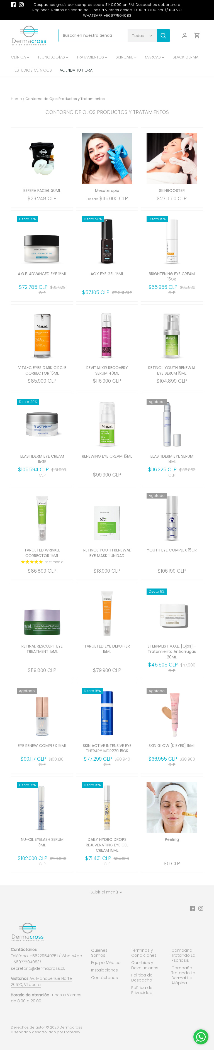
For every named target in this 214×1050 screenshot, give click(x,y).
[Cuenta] (185, 35)
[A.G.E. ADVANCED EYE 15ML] (42, 241)
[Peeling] (172, 807)
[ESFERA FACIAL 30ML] (42, 158)
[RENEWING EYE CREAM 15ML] (107, 424)
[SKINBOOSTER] (172, 158)
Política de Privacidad (141, 990)
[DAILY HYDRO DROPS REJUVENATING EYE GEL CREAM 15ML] (107, 807)
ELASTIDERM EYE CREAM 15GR (42, 459)
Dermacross (71, 1027)
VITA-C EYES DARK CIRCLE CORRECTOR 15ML (42, 370)
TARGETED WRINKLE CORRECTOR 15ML (42, 552)
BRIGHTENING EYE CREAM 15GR (172, 276)
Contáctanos (104, 977)
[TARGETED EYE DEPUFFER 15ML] (107, 614)
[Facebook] (13, 5)
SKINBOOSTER (172, 190)
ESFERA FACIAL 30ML (42, 190)
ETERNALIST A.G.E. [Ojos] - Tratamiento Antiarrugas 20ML (172, 651)
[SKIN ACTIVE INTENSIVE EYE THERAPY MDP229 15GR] (107, 713)
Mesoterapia (107, 190)
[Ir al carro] (197, 35)
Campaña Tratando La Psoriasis (183, 955)
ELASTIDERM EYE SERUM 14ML (171, 459)
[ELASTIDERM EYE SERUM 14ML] (172, 424)
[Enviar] (163, 35)
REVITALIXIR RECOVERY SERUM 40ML (107, 370)
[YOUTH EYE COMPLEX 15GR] (172, 518)
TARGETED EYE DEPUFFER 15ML (107, 649)
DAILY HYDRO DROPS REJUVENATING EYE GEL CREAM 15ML (107, 845)
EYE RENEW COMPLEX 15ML (42, 745)
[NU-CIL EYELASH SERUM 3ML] (42, 807)
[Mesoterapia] (107, 158)
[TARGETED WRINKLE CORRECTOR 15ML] (42, 518)
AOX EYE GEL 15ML (107, 274)
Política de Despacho (141, 977)
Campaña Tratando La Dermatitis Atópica (183, 975)
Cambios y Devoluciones (144, 965)
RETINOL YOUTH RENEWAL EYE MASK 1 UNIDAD (107, 552)
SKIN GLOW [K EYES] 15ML (172, 745)
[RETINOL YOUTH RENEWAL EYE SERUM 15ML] (172, 335)
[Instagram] (21, 5)
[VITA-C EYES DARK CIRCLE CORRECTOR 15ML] (42, 335)
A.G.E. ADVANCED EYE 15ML (42, 274)
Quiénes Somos (99, 953)
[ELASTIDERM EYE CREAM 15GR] (42, 424)
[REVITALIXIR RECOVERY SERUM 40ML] (107, 335)
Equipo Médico (106, 962)
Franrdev (72, 1032)
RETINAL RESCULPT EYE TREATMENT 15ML (42, 649)
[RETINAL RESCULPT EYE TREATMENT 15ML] (42, 614)
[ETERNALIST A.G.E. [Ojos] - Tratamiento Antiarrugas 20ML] (172, 614)
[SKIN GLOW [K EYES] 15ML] (172, 713)
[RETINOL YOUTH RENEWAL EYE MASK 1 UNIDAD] (107, 518)
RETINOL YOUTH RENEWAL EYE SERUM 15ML (172, 370)
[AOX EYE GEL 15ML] (107, 241)
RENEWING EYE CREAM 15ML (107, 456)
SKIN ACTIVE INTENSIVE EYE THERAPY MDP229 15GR (107, 748)
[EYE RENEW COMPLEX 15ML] (42, 713)
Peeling (172, 839)
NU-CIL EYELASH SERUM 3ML (42, 842)
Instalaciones (104, 970)
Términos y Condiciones (144, 953)
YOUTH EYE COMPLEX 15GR (172, 550)
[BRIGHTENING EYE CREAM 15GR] (172, 241)
